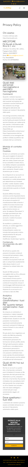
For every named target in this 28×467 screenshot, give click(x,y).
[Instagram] (13, 4)
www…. (6, 149)
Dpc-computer (17, 464)
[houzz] (15, 4)
